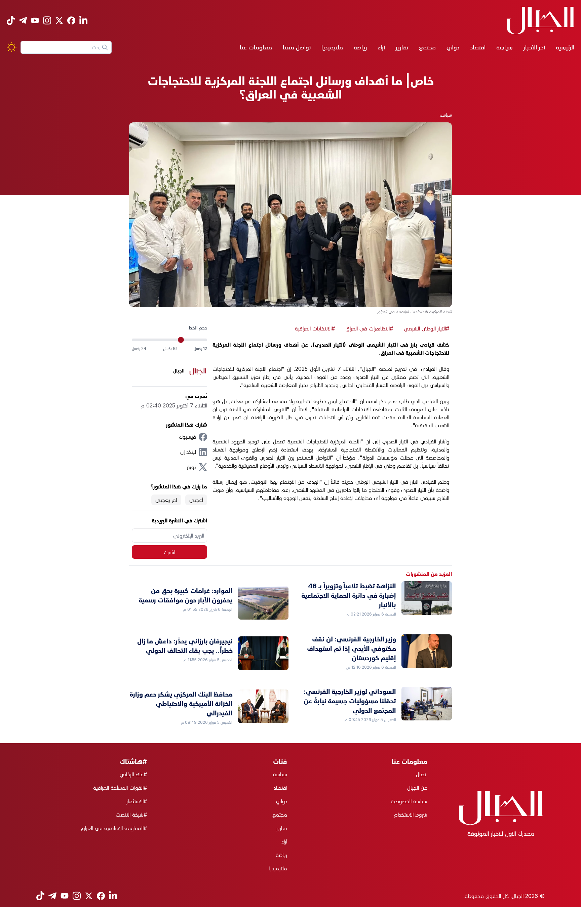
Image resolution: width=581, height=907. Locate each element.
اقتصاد (478, 47)
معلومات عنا (256, 47)
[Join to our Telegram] (23, 20)
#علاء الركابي (133, 774)
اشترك (169, 552)
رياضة (360, 47)
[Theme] (11, 47)
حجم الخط (198, 327)
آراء (381, 47)
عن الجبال (417, 787)
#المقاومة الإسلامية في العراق (114, 828)
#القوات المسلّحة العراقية (120, 787)
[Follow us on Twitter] (59, 20)
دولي (453, 47)
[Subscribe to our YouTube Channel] (35, 20)
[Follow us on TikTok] (11, 20)
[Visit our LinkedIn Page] (83, 20)
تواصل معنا (297, 47)
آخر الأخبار (534, 47)
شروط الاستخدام (410, 814)
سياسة (504, 47)
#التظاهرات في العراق (369, 328)
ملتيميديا (332, 47)
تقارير (402, 47)
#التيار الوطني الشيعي (426, 328)
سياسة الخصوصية (409, 801)
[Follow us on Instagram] (47, 20)
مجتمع (427, 47)
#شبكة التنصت (131, 814)
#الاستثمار (136, 801)
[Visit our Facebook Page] (71, 20)
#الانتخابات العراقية (315, 328)
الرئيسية (565, 47)
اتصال (421, 774)
